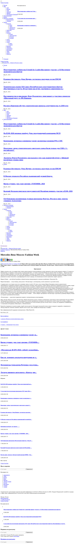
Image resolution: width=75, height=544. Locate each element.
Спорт (8, 39)
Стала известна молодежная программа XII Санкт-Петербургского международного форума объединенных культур (34, 523)
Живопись (12, 29)
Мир (5, 6)
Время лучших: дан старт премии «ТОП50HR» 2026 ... (15, 433)
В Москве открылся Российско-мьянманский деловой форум (28, 176)
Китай (5, 477)
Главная (3, 249)
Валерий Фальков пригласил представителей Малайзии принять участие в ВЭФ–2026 (38, 191)
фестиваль (6, 484)
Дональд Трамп (7, 481)
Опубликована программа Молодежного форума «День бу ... (16, 440)
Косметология (9, 19)
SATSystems (16, 536)
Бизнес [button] (5, 164)
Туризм (8, 40)
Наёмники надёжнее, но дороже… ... (10, 426)
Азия (7, 10)
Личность (8, 47)
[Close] (1, 1)
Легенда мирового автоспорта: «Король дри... (19, 372)
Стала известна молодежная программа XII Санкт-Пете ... (16, 391)
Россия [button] (5, 65)
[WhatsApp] (12, 260)
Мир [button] (5, 110)
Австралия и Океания (11, 14)
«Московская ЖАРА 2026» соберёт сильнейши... (20, 350)
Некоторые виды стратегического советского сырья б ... (16, 405)
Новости (8, 54)
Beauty (11, 44)
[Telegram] (5, 260)
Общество (8, 30)
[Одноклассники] (3, 260)
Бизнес (5, 17)
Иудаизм (11, 36)
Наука (7, 31)
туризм (5, 486)
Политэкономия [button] (7, 119)
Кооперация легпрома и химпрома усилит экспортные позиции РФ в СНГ (33, 141)
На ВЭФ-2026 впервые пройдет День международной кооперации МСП (32, 133)
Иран (5, 479)
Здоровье (8, 21)
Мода (10, 43)
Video (7, 51)
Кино (10, 25)
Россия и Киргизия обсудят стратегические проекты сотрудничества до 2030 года (36, 106)
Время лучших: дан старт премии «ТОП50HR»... (20, 342)
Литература (12, 27)
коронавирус (7, 475)
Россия (5, 5)
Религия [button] (8, 219)
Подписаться (4, 245)
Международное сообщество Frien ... (26, 11)
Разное (5, 22)
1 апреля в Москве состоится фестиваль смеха (12, 319)
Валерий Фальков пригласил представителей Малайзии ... (16, 447)
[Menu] (1, 247)
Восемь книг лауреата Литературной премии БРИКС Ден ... (16, 454)
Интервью (9, 50)
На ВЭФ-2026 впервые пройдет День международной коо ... (16, 384)
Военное (8, 46)
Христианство (13, 35)
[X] (7, 260)
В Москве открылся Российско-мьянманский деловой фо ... (16, 419)
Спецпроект (9, 48)
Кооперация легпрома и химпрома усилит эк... (19, 335)
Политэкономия (7, 15)
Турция (5, 485)
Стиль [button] (8, 228)
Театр (10, 26)
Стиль (8, 42)
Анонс (8, 52)
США (5, 476)
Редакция (6, 59)
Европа (8, 9)
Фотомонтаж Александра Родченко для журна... (20, 365)
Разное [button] (5, 209)
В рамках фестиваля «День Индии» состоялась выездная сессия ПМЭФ (32, 79)
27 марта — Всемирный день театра (10, 324)
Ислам (11, 34)
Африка (8, 13)
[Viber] (10, 260)
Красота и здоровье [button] (8, 205)
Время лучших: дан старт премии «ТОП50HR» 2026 (24, 184)
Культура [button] (8, 210)
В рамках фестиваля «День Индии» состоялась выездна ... (16, 412)
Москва (5, 480)
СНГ (7, 7)
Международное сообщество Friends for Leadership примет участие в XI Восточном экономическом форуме (32, 509)
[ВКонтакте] (1, 260)
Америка (8, 11)
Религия (8, 33)
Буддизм (11, 38)
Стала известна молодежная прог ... (26, 18)
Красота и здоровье (8, 18)
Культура (8, 23)
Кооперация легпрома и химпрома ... (27, 25)
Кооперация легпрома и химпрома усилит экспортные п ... (16, 398)
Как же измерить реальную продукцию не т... (19, 357)
